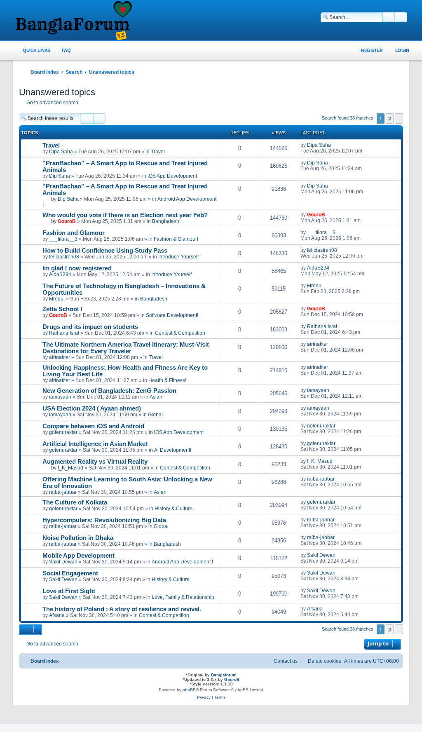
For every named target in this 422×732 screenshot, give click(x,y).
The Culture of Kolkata (74, 502)
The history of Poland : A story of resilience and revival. (121, 609)
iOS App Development (172, 176)
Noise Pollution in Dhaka (77, 538)
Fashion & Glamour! (176, 239)
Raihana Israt (64, 333)
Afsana (57, 615)
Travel (51, 145)
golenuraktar (63, 432)
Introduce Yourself (178, 257)
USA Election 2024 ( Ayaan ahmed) (91, 408)
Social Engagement (70, 573)
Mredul (57, 299)
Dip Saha (59, 176)
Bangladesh (165, 221)
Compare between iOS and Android (93, 426)
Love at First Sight (68, 591)
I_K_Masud (70, 468)
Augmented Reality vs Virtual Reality (95, 461)
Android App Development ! (182, 562)
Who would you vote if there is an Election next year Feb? (125, 215)
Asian (156, 397)
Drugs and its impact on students (90, 327)
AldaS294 (60, 274)
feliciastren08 (64, 257)
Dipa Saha (61, 152)
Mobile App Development (78, 555)
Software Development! (172, 315)
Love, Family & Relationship (183, 597)
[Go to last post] (335, 145)
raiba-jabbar (63, 492)
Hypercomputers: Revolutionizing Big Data (104, 520)
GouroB (67, 221)
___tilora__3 (63, 239)
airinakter (59, 357)
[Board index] (73, 21)
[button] (399, 118)
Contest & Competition (180, 333)
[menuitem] (61, 50)
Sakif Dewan (63, 562)
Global (155, 415)
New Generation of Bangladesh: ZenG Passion (109, 390)
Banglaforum (224, 675)
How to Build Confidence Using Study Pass (104, 250)
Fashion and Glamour (73, 233)
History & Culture (173, 508)
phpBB (189, 689)
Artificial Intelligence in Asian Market (95, 444)
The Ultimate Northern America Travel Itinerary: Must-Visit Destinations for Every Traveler (125, 347)
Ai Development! (172, 450)
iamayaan (60, 397)
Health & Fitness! (167, 380)
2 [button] (389, 118)
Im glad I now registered (77, 268)
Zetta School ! (62, 309)
